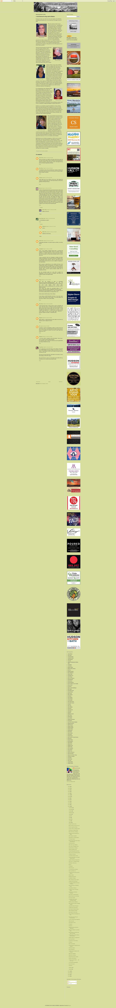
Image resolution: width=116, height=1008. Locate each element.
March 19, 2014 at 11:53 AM (51, 231)
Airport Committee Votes (73, 849)
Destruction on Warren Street (73, 830)
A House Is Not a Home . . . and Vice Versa (74, 960)
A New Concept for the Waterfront (74, 919)
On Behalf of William (72, 878)
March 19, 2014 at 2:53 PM (51, 209)
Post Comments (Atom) (44, 383)
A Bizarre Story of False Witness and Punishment (74, 935)
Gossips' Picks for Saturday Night (74, 828)
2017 (69, 801)
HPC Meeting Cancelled (72, 835)
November (70, 809)
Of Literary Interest (72, 839)
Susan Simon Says (42, 218)
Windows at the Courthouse (73, 901)
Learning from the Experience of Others (74, 834)
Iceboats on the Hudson (72, 958)
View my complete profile (71, 781)
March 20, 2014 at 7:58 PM (44, 326)
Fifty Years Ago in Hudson (73, 844)
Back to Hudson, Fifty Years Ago (74, 825)
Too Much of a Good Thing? (73, 940)
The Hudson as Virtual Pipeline (74, 837)
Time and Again (71, 867)
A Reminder (71, 866)
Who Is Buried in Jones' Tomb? (74, 879)
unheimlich (41, 248)
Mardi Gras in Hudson (72, 955)
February (70, 967)
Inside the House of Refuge (73, 847)
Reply (40, 164)
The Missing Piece (72, 843)
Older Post (60, 381)
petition (50, 40)
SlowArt (40, 188)
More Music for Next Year (73, 912)
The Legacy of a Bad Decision (73, 894)
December (70, 807)
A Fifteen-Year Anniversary (73, 907)
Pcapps (40, 279)
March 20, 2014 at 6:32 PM (47, 317)
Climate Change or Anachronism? (74, 937)
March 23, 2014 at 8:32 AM (48, 347)
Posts (69, 981)
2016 (69, 802)
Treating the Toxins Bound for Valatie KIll (73, 928)
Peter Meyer (41, 168)
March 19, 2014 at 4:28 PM (46, 279)
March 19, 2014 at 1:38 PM (47, 248)
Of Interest (70, 924)
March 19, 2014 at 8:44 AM (47, 177)
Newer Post (38, 381)
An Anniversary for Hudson (73, 869)
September (70, 812)
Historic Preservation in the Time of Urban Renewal (74, 841)
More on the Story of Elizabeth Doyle (74, 886)
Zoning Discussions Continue (73, 956)
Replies (41, 207)
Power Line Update (72, 897)
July (69, 815)
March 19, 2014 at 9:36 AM (50, 218)
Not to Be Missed (71, 949)
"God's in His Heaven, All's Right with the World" (74, 858)
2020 (69, 796)
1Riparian (44, 226)
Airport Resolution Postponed (73, 905)
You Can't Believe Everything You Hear (74, 914)
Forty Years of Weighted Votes (74, 846)
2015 (69, 804)
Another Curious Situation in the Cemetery (74, 951)
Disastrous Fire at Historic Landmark (73, 892)
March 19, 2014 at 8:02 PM (48, 303)
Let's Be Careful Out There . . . (73, 827)
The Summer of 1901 (72, 922)
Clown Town (41, 157)
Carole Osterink (77, 768)
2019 (69, 798)
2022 (69, 793)
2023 (69, 791)
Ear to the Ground (71, 939)
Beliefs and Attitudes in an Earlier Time (74, 930)
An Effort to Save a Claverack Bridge (73, 890)
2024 (69, 789)
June (70, 817)
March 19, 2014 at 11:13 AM (51, 226)
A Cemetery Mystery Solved (73, 855)
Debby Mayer (44, 209)
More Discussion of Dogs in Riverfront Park (73, 917)
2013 (69, 971)
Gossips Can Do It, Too (72, 823)
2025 (69, 788)
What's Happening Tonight (73, 910)
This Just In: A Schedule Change (74, 861)
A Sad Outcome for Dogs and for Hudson (74, 873)
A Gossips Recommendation (73, 962)
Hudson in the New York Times (74, 896)
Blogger (69, 1005)
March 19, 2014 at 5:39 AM (48, 157)
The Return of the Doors (73, 862)
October (70, 810)
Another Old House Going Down (74, 859)
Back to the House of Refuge (73, 831)
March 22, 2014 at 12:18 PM (47, 336)
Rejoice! (70, 864)
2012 (69, 972)
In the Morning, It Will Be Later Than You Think (74, 933)
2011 (69, 974)
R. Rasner (41, 177)
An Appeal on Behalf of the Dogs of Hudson (74, 883)
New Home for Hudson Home (73, 909)
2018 (69, 799)
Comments (70, 983)
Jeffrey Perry (44, 231)
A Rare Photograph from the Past (74, 850)
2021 (69, 794)
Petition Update (71, 874)
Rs (39, 326)
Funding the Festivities (72, 876)
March (70, 822)
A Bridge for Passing (72, 854)
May (70, 819)
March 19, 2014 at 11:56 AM (48, 240)
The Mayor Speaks (72, 947)
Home (49, 381)
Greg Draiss (41, 347)
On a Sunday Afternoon (72, 887)
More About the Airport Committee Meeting (74, 904)
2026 (69, 786)
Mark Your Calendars (72, 953)
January (70, 969)
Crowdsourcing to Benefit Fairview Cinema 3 (74, 946)
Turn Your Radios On (72, 870)
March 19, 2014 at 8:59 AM (46, 188)
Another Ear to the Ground (73, 881)
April (70, 820)
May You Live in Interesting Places (74, 852)
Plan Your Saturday (72, 943)
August (70, 814)
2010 (69, 976)
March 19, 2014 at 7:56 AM (48, 168)
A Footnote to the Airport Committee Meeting (73, 900)
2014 (69, 806)
